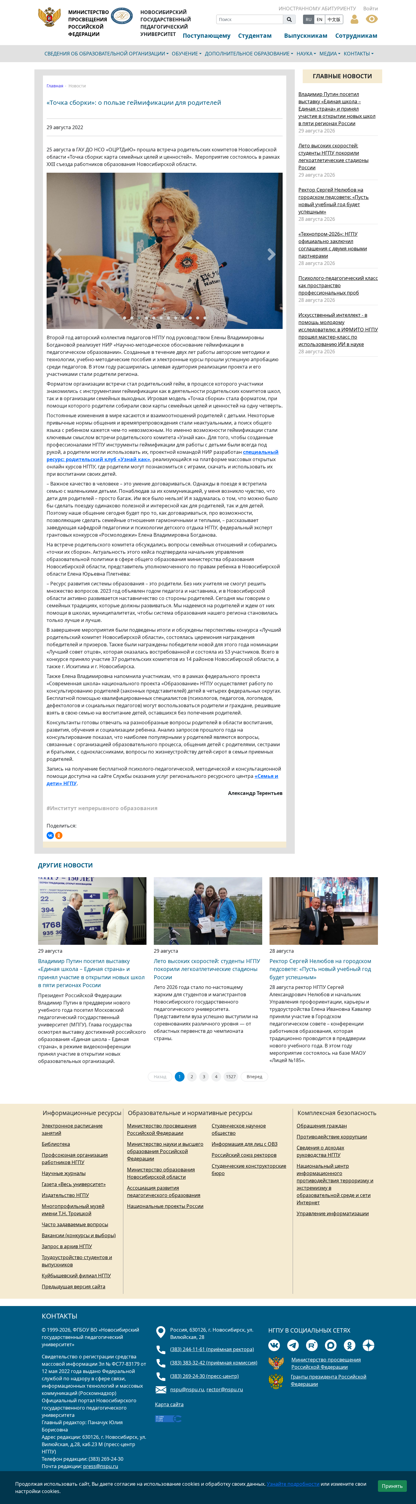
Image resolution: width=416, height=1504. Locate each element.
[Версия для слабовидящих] (372, 18)
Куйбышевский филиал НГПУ (76, 1275)
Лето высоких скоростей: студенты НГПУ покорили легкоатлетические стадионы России (207, 969)
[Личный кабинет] (354, 18)
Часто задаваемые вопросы (75, 1224)
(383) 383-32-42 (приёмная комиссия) (213, 1362)
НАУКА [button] (304, 53)
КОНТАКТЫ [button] (357, 53)
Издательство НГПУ (65, 1195)
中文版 (334, 19)
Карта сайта (169, 1404)
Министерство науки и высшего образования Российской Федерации (165, 1151)
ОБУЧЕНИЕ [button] (185, 53)
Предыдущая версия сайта (73, 1286)
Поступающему (207, 35)
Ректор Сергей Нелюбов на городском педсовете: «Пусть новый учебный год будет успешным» (320, 969)
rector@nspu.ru (224, 1389)
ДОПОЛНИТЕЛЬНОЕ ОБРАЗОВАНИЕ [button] (247, 53)
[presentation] (57, 254)
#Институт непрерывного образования (103, 808)
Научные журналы (64, 1173)
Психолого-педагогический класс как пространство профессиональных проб (338, 285)
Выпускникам (305, 35)
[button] (124, 318)
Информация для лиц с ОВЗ (244, 1144)
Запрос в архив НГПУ (67, 1246)
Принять (392, 1486)
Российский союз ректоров (244, 1155)
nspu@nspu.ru (187, 1389)
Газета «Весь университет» (74, 1184)
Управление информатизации (333, 1213)
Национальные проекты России (165, 1206)
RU (309, 19)
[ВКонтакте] (50, 835)
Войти (370, 8)
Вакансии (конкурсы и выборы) (79, 1235)
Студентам (255, 35)
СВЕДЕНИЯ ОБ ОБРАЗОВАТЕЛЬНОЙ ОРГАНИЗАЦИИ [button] (104, 53)
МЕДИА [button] (328, 53)
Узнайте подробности (293, 1484)
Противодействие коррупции (332, 1136)
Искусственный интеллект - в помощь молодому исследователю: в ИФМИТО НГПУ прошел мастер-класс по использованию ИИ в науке (338, 330)
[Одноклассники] (58, 835)
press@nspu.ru (100, 1466)
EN (320, 19)
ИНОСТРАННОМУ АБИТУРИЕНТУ (317, 8)
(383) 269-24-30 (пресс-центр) (204, 1376)
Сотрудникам (356, 35)
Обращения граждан (322, 1125)
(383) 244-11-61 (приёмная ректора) (212, 1349)
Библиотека (56, 1144)
